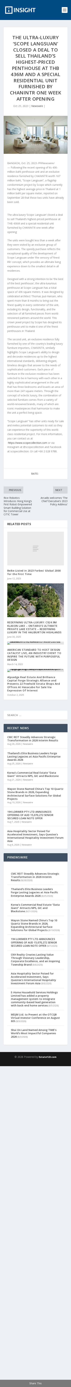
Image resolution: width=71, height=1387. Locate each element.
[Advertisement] (35, 1226)
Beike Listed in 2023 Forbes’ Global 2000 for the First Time (34, 572)
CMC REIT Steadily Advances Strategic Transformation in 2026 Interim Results (32, 738)
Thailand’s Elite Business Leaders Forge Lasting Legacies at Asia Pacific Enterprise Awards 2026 (33, 756)
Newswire (37, 106)
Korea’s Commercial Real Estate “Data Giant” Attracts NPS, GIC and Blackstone (33, 774)
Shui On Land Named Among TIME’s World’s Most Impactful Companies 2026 (33, 1033)
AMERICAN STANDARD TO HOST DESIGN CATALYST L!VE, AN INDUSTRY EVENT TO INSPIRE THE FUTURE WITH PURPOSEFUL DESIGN (34, 654)
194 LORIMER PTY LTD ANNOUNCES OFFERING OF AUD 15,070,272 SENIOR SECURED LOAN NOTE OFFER (30, 815)
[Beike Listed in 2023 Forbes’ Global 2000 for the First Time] (35, 549)
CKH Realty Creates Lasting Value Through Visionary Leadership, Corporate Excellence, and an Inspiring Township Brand (35, 959)
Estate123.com (47, 1057)
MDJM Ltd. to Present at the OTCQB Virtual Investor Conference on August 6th (35, 1018)
